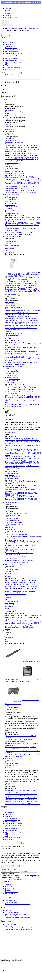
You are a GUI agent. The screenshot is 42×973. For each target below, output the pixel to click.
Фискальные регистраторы (14, 142)
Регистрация (9, 32)
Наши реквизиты (10, 886)
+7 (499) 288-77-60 (7, 74)
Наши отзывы (9, 888)
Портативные (13, 380)
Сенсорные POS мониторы (18, 513)
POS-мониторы (10, 511)
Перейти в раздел (10, 115)
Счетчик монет (10, 382)
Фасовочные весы (11, 206)
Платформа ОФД (10, 610)
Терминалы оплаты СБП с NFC (15, 173)
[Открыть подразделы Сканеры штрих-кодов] (21, 236)
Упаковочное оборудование (14, 531)
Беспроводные (9, 247)
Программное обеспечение (14, 62)
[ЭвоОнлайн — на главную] (6, 879)
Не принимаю (5, 866)
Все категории (9, 42)
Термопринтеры (10, 305)
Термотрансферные (11, 303)
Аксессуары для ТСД (12, 340)
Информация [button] (5, 881)
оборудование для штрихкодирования (17, 917)
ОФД (6, 64)
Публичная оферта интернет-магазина (17, 904)
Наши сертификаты (11, 892)
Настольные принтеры (12, 478)
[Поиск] (23, 843)
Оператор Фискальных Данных (15, 914)
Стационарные (10, 252)
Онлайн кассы (9, 44)
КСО (6, 57)
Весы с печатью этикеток (13, 210)
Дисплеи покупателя (15, 522)
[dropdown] (1, 5)
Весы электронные (11, 48)
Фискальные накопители (13, 67)
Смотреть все (9, 110)
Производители (10, 893)
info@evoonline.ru (10, 926)
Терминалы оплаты (11, 46)
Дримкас (8, 577)
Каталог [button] (3, 907)
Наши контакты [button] (6, 921)
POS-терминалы (10, 526)
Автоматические (14, 379)
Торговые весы (10, 205)
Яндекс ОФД (9, 611)
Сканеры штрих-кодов (12, 49)
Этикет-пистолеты (11, 529)
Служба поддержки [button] (7, 897)
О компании (9, 15)
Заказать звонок (10, 78)
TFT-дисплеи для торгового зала (19, 534)
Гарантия (8, 8)
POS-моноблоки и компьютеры (15, 515)
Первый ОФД (9, 604)
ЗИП (6, 65)
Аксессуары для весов (12, 214)
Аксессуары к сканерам (12, 245)
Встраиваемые (9, 249)
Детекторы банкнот (11, 377)
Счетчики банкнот (11, 375)
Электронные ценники (12, 533)
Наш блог (8, 14)
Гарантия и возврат (11, 900)
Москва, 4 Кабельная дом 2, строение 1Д (18, 928)
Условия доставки (11, 902)
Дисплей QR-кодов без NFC (14, 172)
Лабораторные (9, 212)
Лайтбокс (8, 573)
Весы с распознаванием (13, 203)
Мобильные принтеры (12, 476)
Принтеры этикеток (11, 51)
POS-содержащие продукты (14, 524)
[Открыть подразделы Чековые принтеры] (18, 468)
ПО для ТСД (9, 338)
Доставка (8, 10)
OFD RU (8, 608)
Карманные (8, 208)
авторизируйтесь (19, 28)
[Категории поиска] (1, 39)
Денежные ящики (14, 520)
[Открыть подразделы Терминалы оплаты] (19, 163)
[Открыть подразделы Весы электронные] (18, 194)
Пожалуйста (9, 28)
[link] (6, 960)
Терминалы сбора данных (13, 53)
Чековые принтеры (11, 58)
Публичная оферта (11, 17)
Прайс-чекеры (9, 527)
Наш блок (8, 890)
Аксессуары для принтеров (14, 307)
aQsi (6, 639)
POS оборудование (11, 60)
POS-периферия (10, 517)
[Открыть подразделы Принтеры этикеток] (19, 295)
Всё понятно (15, 866)
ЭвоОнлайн (6, 848)
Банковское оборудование (13, 55)
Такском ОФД (9, 606)
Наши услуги (9, 69)
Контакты (8, 12)
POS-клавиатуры (14, 518)
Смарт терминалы (11, 140)
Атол (6, 575)
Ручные (7, 250)
